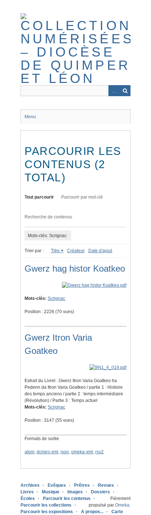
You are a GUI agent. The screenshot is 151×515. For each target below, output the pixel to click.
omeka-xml (82, 451)
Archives (30, 485)
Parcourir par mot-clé (82, 197)
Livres (27, 491)
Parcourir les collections (46, 505)
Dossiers (100, 491)
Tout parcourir (39, 197)
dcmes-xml (47, 451)
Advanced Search (113, 90)
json (64, 451)
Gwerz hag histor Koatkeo (75, 268)
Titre (55, 250)
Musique (50, 491)
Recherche (124, 90)
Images (75, 491)
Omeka (122, 505)
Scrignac (56, 298)
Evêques (57, 485)
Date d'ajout (100, 250)
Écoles (28, 498)
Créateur (76, 250)
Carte (117, 511)
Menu (30, 116)
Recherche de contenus (48, 217)
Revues (106, 485)
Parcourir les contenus (67, 498)
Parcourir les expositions (47, 511)
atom (29, 451)
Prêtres (82, 485)
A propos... (92, 511)
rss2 (99, 451)
